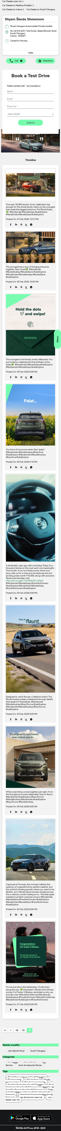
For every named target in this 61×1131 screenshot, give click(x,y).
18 (16, 1030)
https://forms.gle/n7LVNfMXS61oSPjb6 (24, 580)
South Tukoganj (37, 1051)
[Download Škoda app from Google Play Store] (19, 1118)
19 (23, 1030)
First (4, 1030)
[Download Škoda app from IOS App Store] (41, 1118)
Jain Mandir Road (16, 1051)
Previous (10, 1030)
